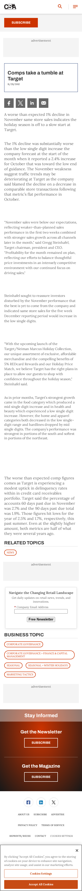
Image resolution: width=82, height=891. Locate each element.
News (10, 552)
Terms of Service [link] (52, 825)
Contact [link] (40, 835)
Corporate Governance (24, 644)
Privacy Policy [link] (27, 825)
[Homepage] (10, 7)
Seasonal (13, 665)
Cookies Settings (61, 836)
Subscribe (21, 22)
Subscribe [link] (40, 814)
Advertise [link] (57, 814)
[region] (41, 868)
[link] (9, 103)
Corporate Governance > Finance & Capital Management (37, 655)
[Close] (77, 850)
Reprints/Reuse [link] (20, 835)
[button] (75, 6)
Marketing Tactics (20, 674)
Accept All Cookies (41, 884)
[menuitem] (9, 103)
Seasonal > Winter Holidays (48, 665)
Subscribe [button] (41, 742)
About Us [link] (23, 814)
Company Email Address (31, 607)
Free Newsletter (41, 619)
